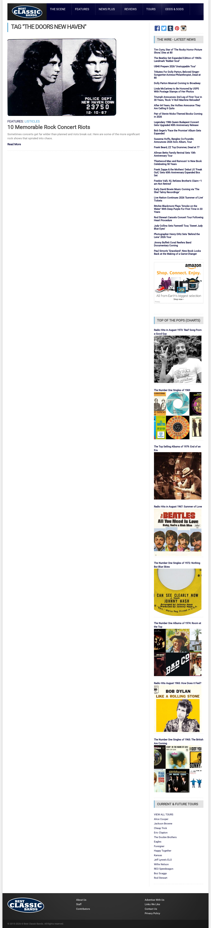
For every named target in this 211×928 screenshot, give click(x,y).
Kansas (158, 855)
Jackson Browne (163, 823)
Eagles (157, 841)
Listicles (32, 121)
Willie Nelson (161, 864)
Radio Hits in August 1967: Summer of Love (178, 506)
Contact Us (151, 908)
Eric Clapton (160, 832)
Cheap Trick (160, 828)
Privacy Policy (152, 913)
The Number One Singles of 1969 (172, 390)
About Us (81, 899)
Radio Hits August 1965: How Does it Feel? (177, 683)
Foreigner (159, 846)
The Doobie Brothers (165, 837)
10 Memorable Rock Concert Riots (48, 127)
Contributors (83, 908)
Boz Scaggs (160, 873)
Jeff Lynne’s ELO (163, 859)
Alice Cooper (161, 819)
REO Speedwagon (163, 868)
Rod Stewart (160, 877)
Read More (14, 144)
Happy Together (162, 850)
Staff (78, 904)
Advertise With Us (154, 899)
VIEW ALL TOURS (163, 814)
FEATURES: (15, 121)
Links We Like (152, 904)
